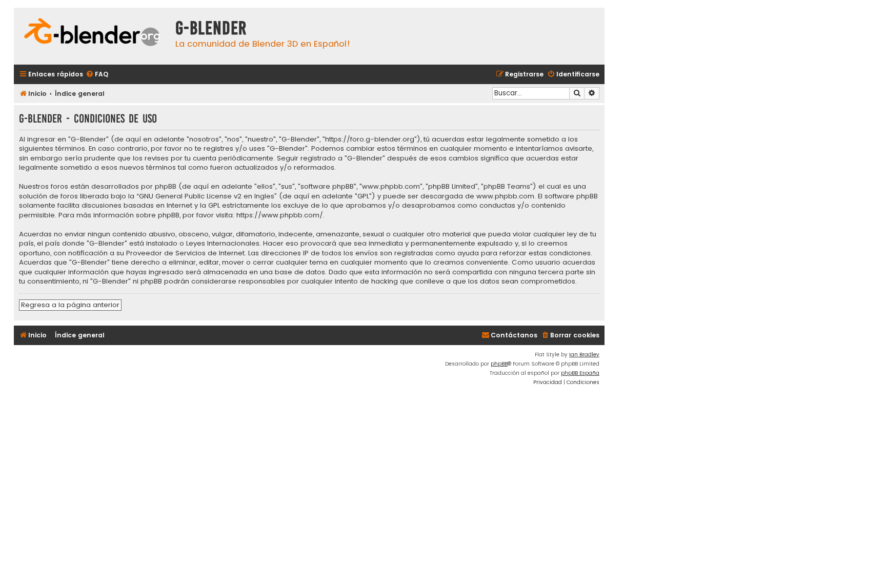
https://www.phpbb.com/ (279, 215)
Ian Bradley (584, 354)
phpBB (499, 364)
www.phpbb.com (505, 196)
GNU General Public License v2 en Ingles (206, 196)
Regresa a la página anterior (70, 305)
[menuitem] (97, 75)
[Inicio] (92, 33)
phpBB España (580, 373)
